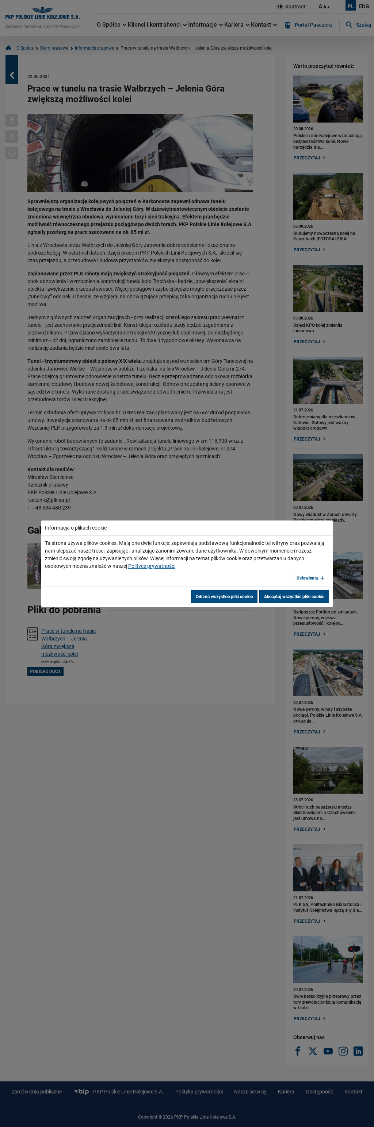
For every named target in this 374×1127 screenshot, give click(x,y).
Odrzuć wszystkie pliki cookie (224, 596)
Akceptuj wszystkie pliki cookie (294, 596)
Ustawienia (307, 578)
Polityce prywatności (151, 566)
